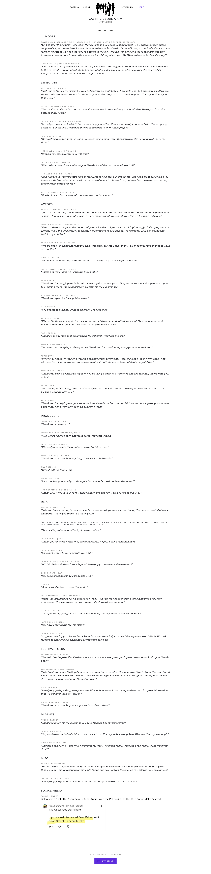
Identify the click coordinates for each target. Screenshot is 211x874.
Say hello (108, 861)
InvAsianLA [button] (127, 7)
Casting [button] (74, 7)
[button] (105, 848)
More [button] (141, 7)
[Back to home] (105, 9)
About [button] (86, 7)
